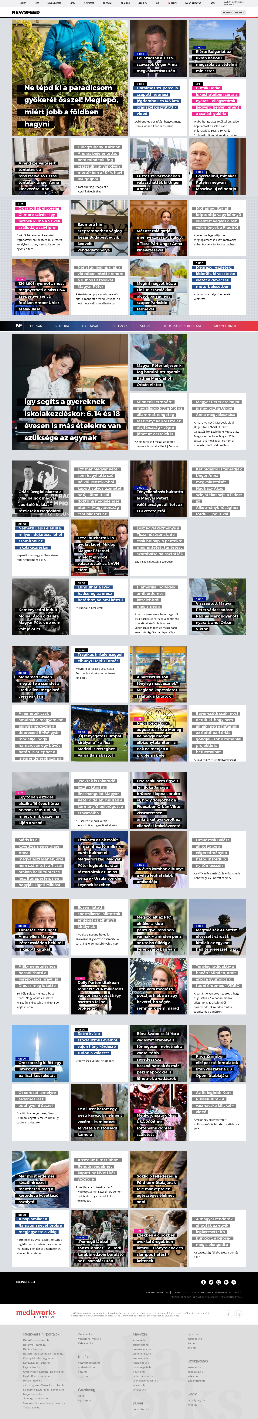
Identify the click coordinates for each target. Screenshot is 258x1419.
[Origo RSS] (233, 1282)
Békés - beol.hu (32, 1349)
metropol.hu (195, 1338)
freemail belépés (233, 12)
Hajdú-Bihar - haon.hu (36, 1376)
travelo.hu (139, 1371)
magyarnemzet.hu (89, 1362)
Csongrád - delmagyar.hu (38, 1358)
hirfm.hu (192, 1404)
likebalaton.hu (141, 1358)
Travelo (125, 3)
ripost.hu (193, 1334)
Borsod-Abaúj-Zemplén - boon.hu (43, 1353)
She (157, 3)
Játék (212, 3)
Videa (73, 3)
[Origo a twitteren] (211, 1282)
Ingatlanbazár (193, 3)
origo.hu (83, 1376)
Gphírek (142, 3)
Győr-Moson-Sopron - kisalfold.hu (43, 1371)
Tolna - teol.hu (31, 1407)
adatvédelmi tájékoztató (157, 1293)
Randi (174, 3)
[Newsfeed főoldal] (25, 1282)
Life (37, 3)
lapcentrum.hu (196, 1380)
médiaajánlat (235, 1293)
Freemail (108, 3)
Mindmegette (54, 3)
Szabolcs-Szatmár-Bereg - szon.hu (44, 1402)
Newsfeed (89, 3)
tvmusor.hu (139, 1389)
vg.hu (81, 1395)
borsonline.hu (141, 1409)
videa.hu (193, 1376)
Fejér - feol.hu (31, 1367)
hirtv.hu (82, 1371)
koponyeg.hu (195, 1371)
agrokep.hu (85, 1400)
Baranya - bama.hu (34, 1344)
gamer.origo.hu (142, 1353)
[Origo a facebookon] (203, 1282)
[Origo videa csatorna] (226, 1282)
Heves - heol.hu (32, 1380)
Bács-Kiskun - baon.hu (36, 1340)
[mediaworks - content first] (36, 1314)
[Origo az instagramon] (218, 1282)
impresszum (221, 1293)
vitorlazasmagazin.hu (145, 1380)
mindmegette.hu (142, 1367)
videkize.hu (139, 1385)
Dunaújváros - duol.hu (36, 1362)
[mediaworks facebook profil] (228, 1314)
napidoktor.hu (141, 1362)
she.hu (192, 1347)
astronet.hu (139, 1340)
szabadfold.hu (86, 1367)
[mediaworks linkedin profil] (238, 1314)
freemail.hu (194, 1367)
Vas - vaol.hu (85, 1334)
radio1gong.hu (196, 1400)
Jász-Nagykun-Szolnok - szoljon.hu (44, 1385)
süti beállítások (205, 1293)
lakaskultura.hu (142, 1349)
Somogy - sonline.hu (35, 1398)
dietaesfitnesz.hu (143, 1376)
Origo (23, 3)
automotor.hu (141, 1344)
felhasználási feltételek (183, 1293)
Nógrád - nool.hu (33, 1394)
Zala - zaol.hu (86, 1343)
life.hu (191, 1343)
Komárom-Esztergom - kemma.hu (43, 1389)
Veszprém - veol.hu (89, 1338)
